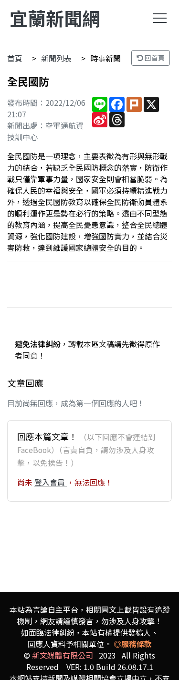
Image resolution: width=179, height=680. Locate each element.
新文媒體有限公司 (62, 655)
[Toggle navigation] (160, 18)
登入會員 (50, 482)
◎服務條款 (133, 643)
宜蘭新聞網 (55, 18)
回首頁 (154, 57)
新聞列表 (56, 58)
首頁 (14, 58)
